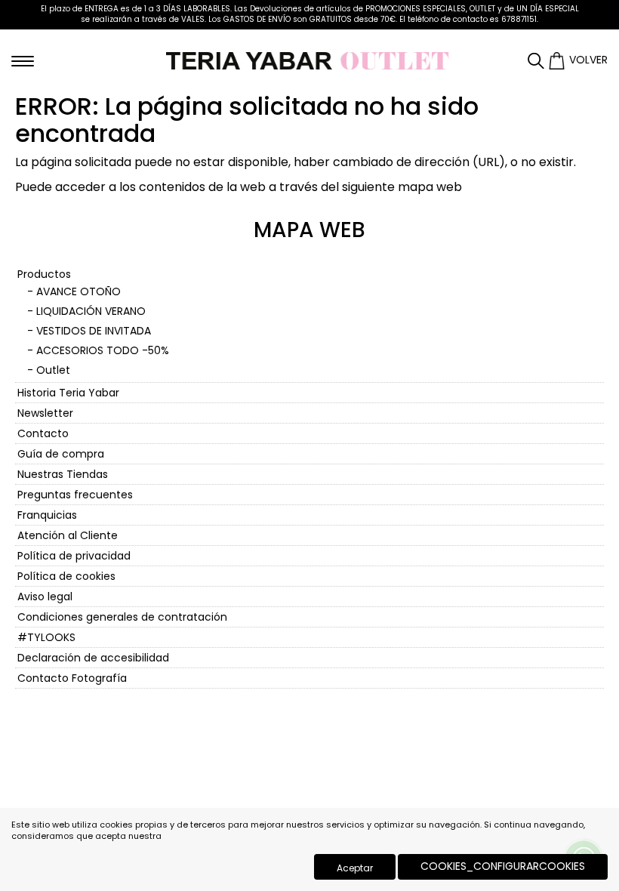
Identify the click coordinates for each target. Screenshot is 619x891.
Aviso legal (44, 596)
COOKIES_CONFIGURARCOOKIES (502, 866)
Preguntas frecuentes (75, 494)
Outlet (53, 370)
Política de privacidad (74, 555)
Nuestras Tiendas (62, 474)
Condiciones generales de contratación (122, 616)
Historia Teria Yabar (68, 392)
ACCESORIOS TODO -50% (102, 350)
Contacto (43, 433)
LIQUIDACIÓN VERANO (91, 311)
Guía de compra (60, 453)
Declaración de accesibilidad (93, 657)
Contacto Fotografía (72, 678)
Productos (44, 274)
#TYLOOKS (46, 637)
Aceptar (355, 868)
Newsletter (45, 413)
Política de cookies (66, 576)
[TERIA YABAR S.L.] (309, 59)
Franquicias (47, 515)
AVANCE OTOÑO (78, 291)
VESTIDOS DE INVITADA (93, 330)
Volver (588, 59)
